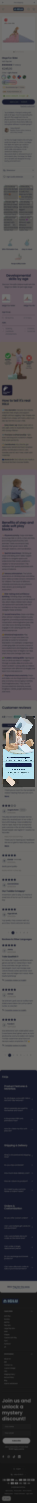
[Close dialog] (34, 717)
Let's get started (18, 765)
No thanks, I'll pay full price (18, 769)
